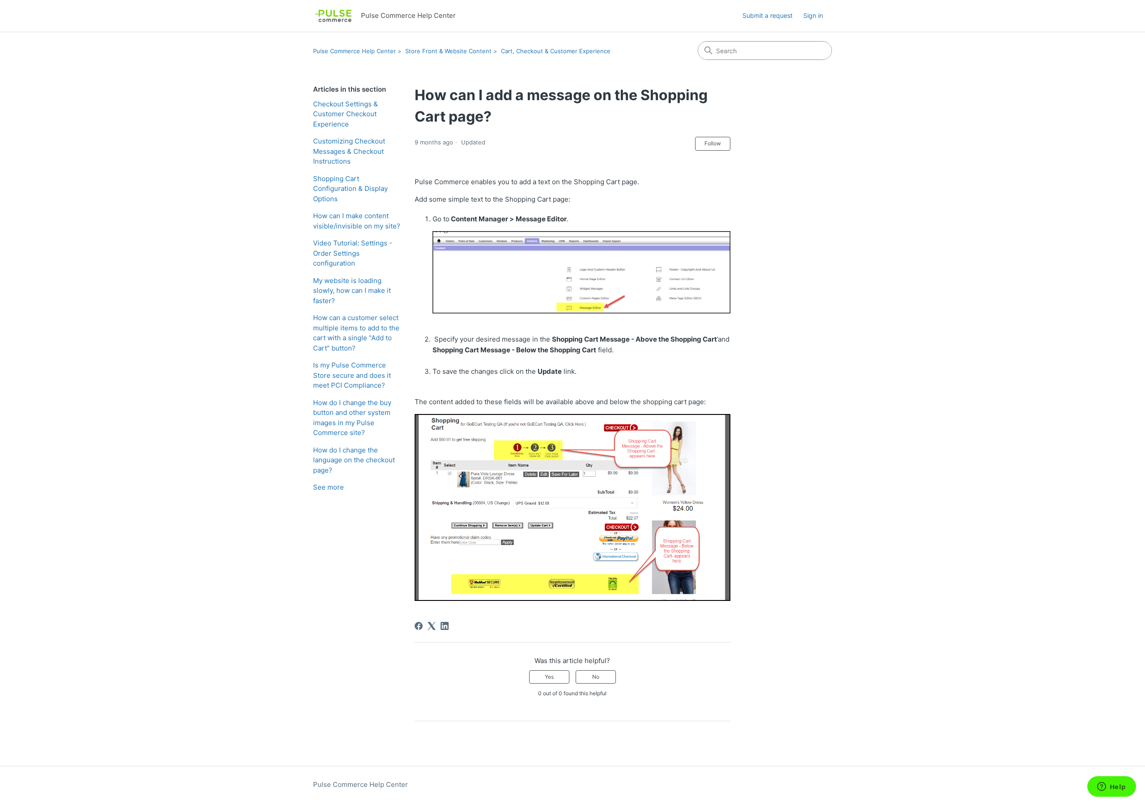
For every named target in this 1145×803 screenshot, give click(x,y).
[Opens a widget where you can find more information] (1111, 787)
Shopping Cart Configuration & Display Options (350, 188)
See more (328, 487)
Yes (549, 676)
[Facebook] (419, 626)
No (595, 676)
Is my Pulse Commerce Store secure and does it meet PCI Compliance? (352, 375)
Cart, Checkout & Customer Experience (556, 51)
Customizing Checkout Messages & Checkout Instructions (349, 151)
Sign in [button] (813, 15)
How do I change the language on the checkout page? (354, 460)
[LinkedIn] (445, 626)
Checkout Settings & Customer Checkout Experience (345, 114)
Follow (712, 143)
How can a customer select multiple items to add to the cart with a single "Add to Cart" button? (356, 332)
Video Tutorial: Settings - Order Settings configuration (352, 253)
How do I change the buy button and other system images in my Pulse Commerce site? (352, 417)
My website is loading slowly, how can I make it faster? (352, 290)
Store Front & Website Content (448, 51)
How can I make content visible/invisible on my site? (356, 220)
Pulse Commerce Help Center (354, 51)
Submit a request (767, 15)
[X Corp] (432, 626)
